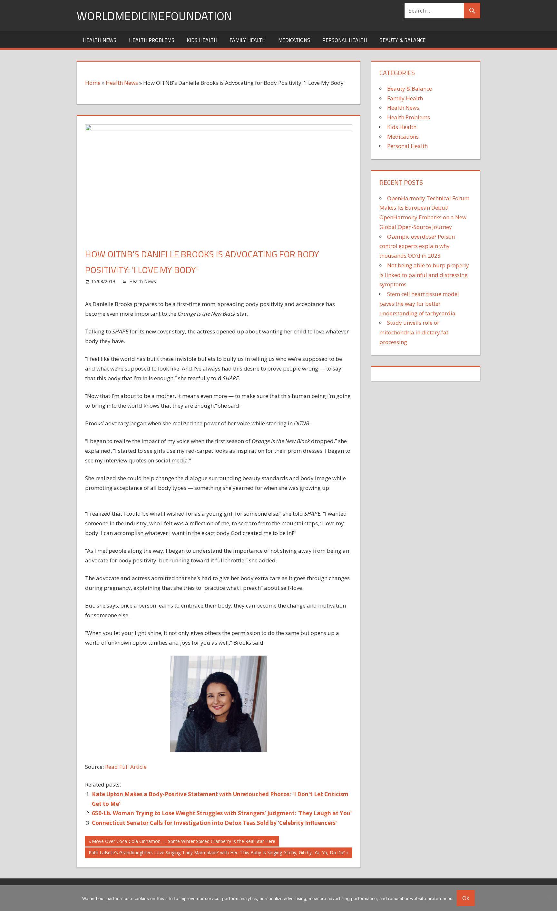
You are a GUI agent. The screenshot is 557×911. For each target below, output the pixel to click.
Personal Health (344, 40)
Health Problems (151, 40)
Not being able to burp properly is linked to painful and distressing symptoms (424, 275)
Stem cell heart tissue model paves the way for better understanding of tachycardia (419, 303)
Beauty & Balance (402, 40)
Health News (99, 40)
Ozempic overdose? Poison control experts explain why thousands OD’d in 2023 (417, 246)
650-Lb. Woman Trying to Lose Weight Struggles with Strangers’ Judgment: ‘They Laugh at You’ (222, 813)
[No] (549, 898)
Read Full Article (126, 766)
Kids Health (202, 40)
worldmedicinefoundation (154, 16)
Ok (465, 898)
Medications (294, 40)
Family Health (248, 40)
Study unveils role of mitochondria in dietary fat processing (413, 332)
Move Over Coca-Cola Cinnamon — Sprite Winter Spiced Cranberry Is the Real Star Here (183, 842)
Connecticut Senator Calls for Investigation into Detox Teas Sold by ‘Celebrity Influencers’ (214, 823)
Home (93, 82)
